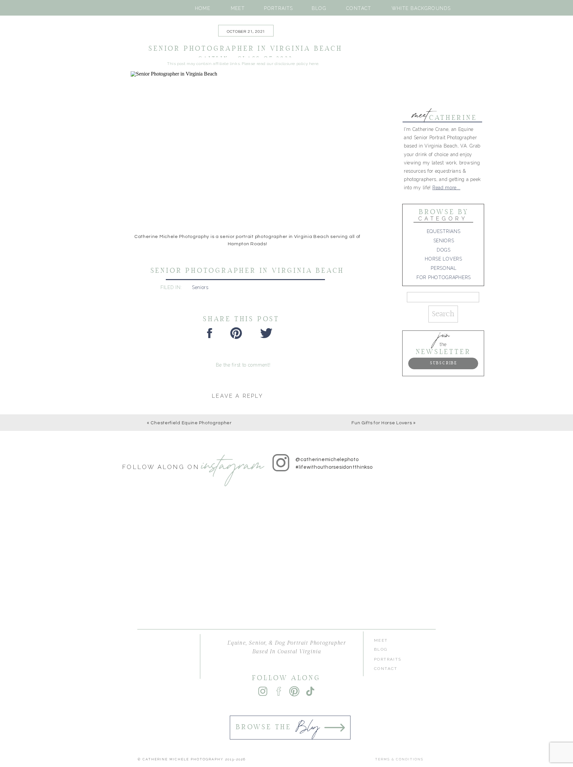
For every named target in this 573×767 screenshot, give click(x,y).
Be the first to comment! (243, 365)
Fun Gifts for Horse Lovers (381, 423)
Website (128, 548)
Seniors (200, 287)
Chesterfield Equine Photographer (191, 423)
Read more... (446, 187)
